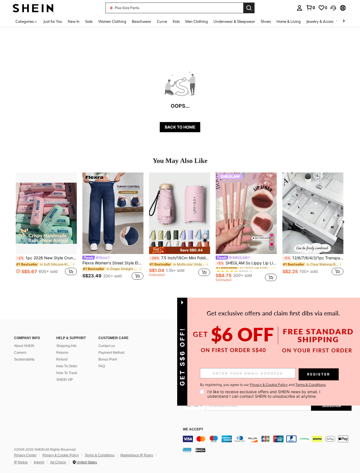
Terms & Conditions (99, 455)
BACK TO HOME (180, 127)
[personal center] (299, 8)
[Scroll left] (337, 21)
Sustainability (24, 359)
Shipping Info (66, 346)
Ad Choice (58, 462)
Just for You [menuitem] (52, 21)
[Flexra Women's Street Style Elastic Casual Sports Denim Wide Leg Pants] (112, 213)
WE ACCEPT (193, 429)
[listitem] (46, 227)
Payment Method (111, 353)
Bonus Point (107, 359)
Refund (62, 359)
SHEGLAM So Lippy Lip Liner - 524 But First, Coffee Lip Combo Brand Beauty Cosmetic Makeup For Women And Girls (247, 263)
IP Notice (21, 462)
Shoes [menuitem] (266, 21)
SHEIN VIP (64, 380)
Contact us (106, 346)
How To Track (66, 373)
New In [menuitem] (74, 21)
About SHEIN (24, 346)
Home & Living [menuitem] (288, 21)
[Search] (249, 8)
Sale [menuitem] (89, 21)
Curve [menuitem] (162, 21)
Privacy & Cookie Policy (60, 455)
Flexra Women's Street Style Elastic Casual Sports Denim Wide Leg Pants (112, 263)
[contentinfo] (267, 439)
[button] (333, 8)
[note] (179, 250)
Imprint (39, 462)
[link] (310, 7)
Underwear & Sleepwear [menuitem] (234, 21)
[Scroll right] (344, 21)
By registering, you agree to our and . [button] (263, 385)
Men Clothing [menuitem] (196, 21)
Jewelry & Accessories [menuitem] (324, 21)
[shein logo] (33, 8)
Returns (62, 353)
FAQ (101, 366)
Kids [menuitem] (176, 21)
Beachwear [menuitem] (141, 21)
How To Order (66, 366)
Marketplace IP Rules (136, 455)
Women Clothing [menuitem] (112, 21)
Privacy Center (25, 455)
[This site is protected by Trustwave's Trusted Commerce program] (187, 450)
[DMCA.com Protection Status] (200, 450)
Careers (20, 353)
